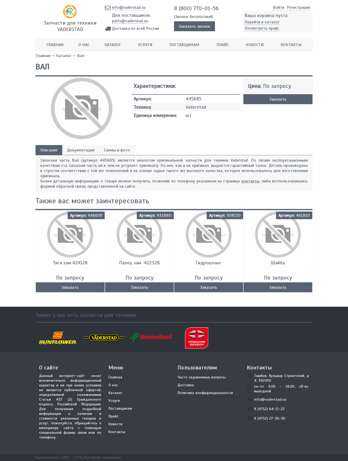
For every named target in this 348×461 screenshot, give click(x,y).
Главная (54, 44)
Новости (255, 44)
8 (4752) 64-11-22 (269, 409)
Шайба (278, 263)
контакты (250, 181)
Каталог (112, 44)
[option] (59, 338)
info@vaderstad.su (129, 7)
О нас (83, 44)
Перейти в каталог (262, 22)
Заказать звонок (194, 26)
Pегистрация (298, 7)
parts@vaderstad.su (130, 20)
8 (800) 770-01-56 (196, 8)
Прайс (222, 44)
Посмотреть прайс (262, 28)
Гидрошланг (208, 263)
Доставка (186, 385)
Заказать (277, 99)
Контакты (291, 44)
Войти (278, 7)
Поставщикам (184, 44)
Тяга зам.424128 (70, 263)
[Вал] (82, 137)
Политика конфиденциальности (205, 392)
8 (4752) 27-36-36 (269, 418)
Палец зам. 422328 (139, 263)
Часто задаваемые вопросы (202, 377)
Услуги (145, 44)
